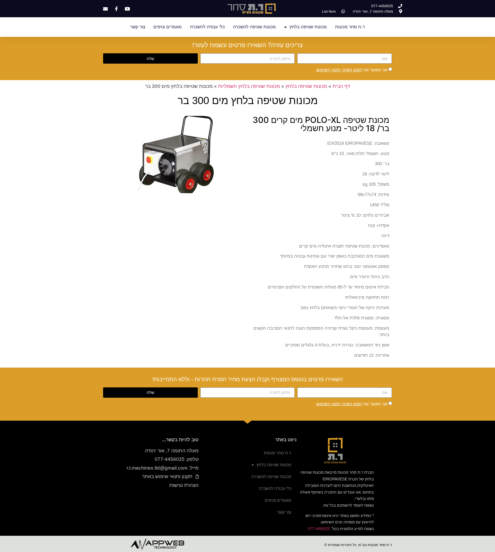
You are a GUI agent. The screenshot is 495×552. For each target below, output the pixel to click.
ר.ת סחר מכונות (350, 26)
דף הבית (341, 86)
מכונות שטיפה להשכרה (254, 26)
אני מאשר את (351, 69)
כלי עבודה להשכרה (207, 26)
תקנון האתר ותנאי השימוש (339, 69)
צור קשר (137, 26)
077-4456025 (319, 528)
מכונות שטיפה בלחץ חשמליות (249, 86)
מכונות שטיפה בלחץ (308, 26)
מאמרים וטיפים (167, 26)
